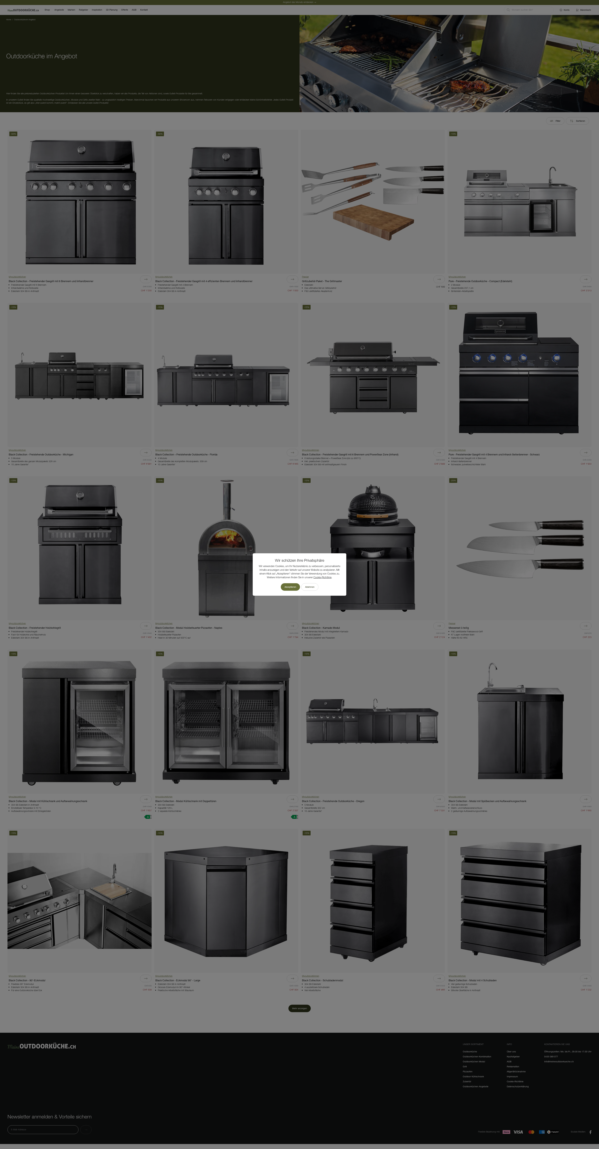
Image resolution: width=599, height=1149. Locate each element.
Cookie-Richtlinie (322, 578)
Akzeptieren (290, 587)
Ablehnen (309, 587)
